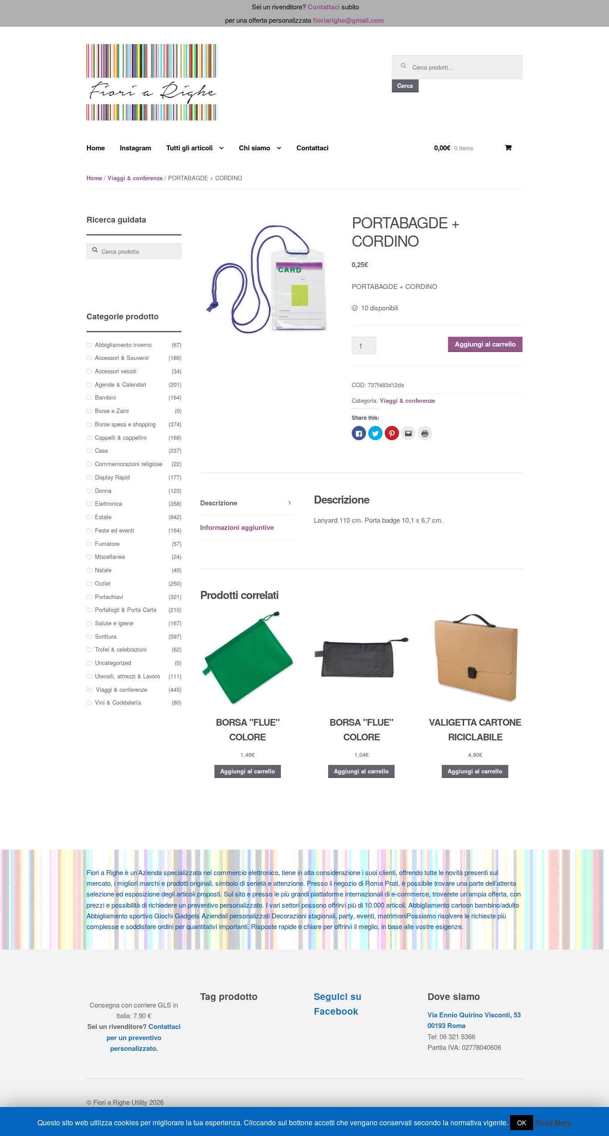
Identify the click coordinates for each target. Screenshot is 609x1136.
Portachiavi (109, 596)
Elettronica (108, 503)
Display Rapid (112, 477)
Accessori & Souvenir (122, 357)
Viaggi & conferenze (135, 178)
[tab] (247, 503)
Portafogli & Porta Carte (125, 609)
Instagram (135, 148)
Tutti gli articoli (189, 148)
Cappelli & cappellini (121, 437)
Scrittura (105, 636)
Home (95, 148)
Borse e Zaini (112, 410)
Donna (103, 490)
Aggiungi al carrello (485, 344)
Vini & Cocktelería (118, 702)
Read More (553, 1122)
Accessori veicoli (115, 371)
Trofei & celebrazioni (121, 649)
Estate (103, 516)
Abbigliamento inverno (123, 344)
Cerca (405, 86)
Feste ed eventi (114, 530)
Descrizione (218, 503)
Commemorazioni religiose (128, 463)
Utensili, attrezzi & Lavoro (127, 676)
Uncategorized (113, 662)
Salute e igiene (114, 623)
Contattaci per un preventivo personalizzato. (144, 1037)
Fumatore (107, 543)
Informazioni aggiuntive (237, 527)
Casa (101, 450)
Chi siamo (254, 148)
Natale (103, 570)
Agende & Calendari (120, 384)
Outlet (103, 583)
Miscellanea (110, 556)
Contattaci (324, 7)
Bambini (105, 397)
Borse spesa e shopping (125, 424)
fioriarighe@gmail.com (348, 20)
